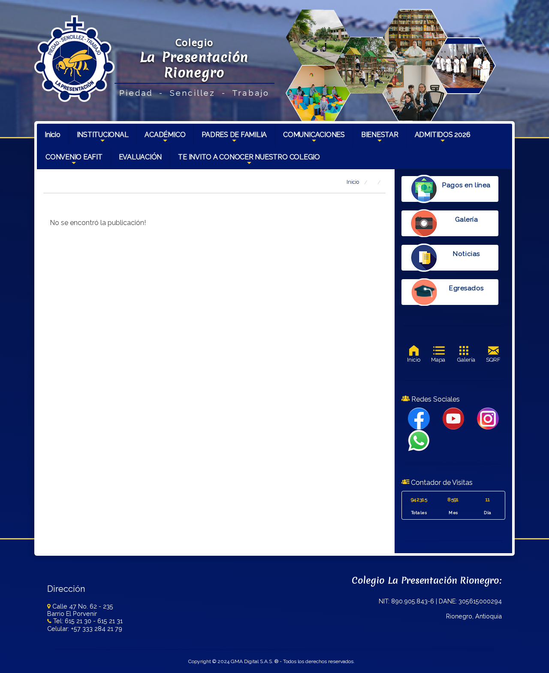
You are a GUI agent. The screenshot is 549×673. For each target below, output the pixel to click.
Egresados (466, 288)
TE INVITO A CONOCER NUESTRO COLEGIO (249, 160)
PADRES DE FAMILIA (234, 138)
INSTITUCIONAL (103, 138)
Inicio (52, 135)
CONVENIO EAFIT (74, 160)
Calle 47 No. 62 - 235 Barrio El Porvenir (80, 610)
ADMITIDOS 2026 (443, 138)
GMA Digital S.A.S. (252, 661)
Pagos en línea (466, 185)
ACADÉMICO (165, 138)
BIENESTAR (379, 138)
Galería (466, 219)
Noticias (466, 254)
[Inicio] (74, 58)
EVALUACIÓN (140, 157)
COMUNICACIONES (314, 138)
